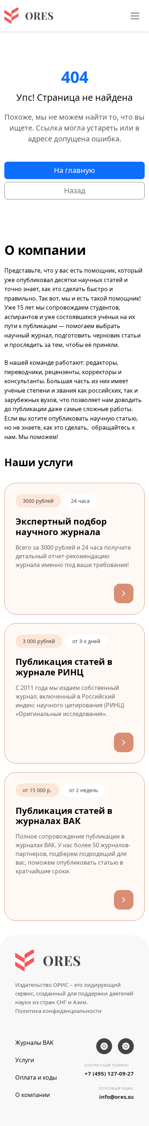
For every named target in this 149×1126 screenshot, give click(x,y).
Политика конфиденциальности (58, 1010)
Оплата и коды (36, 1077)
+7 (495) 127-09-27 (109, 1073)
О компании (32, 1095)
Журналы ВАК (34, 1043)
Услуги (24, 1060)
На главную (74, 170)
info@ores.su (116, 1096)
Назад (74, 190)
